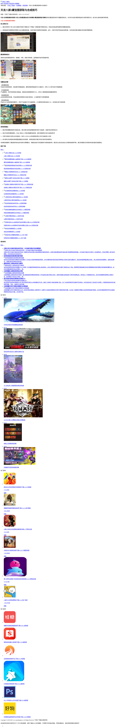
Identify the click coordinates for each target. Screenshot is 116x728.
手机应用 (11, 3)
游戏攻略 (25, 5)
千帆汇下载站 (11, 5)
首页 (2, 3)
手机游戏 (6, 3)
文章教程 (16, 3)
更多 (2, 149)
